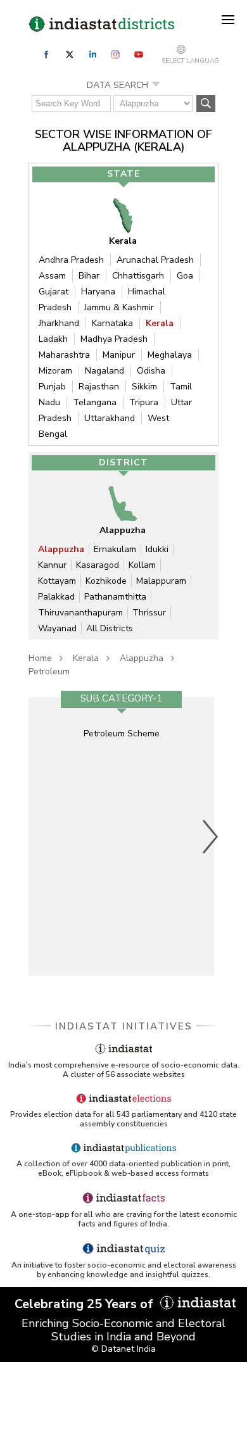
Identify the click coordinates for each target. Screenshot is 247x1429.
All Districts (109, 628)
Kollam (142, 565)
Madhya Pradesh (114, 339)
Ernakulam (115, 549)
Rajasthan (99, 387)
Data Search (117, 85)
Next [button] (210, 836)
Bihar (89, 276)
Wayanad (57, 628)
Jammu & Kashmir (119, 307)
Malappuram (161, 581)
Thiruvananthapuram (80, 613)
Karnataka (112, 323)
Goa (185, 276)
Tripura (143, 402)
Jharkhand (59, 323)
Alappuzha (61, 549)
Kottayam (57, 581)
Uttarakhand (109, 418)
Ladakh (53, 339)
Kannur (52, 565)
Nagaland (104, 371)
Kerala (160, 323)
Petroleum (49, 671)
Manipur (119, 355)
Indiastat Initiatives (124, 1026)
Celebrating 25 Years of (85, 1304)
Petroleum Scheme (122, 733)
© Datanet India (123, 1349)
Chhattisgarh (138, 276)
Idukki (157, 549)
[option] (121, 836)
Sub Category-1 (121, 698)
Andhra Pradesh (71, 260)
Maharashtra (64, 355)
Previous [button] (38, 836)
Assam (52, 276)
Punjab (52, 387)
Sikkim (144, 387)
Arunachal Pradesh (155, 260)
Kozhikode (106, 581)
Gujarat (53, 292)
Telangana (95, 402)
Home (40, 658)
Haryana (98, 292)
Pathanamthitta (115, 597)
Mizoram (55, 371)
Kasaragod (97, 565)
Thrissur (149, 613)
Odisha (151, 371)
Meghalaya (170, 355)
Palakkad (56, 597)
